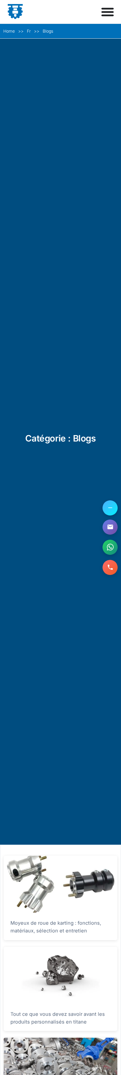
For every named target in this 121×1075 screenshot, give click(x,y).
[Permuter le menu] (107, 12)
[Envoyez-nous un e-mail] (110, 527)
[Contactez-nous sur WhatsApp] (110, 547)
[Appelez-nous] (110, 567)
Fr (29, 31)
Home (9, 31)
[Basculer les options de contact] (110, 507)
